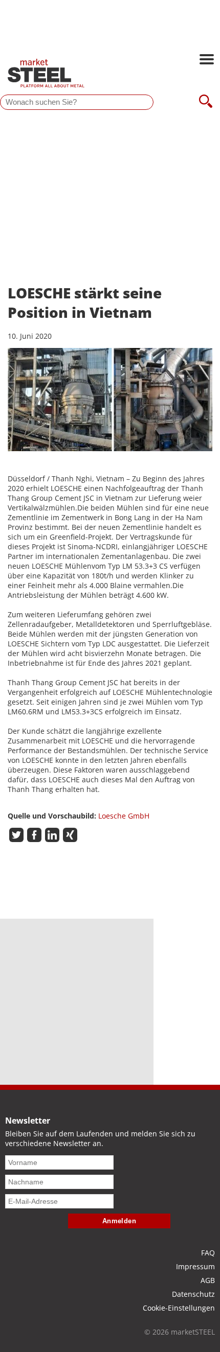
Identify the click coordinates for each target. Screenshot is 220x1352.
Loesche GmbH (123, 816)
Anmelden (119, 1221)
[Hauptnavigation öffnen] (207, 60)
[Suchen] (205, 102)
